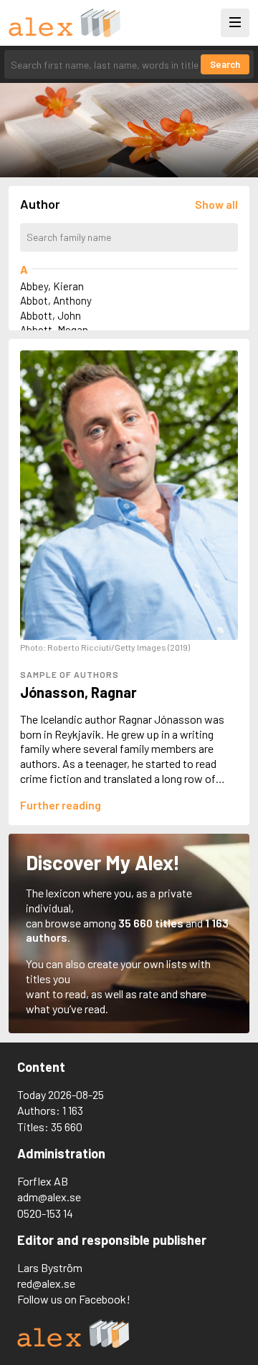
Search (225, 64)
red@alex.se (46, 1283)
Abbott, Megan (54, 329)
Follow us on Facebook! (73, 1299)
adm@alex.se (49, 1196)
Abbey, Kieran (52, 286)
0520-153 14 (45, 1213)
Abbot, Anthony (56, 300)
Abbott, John (50, 315)
